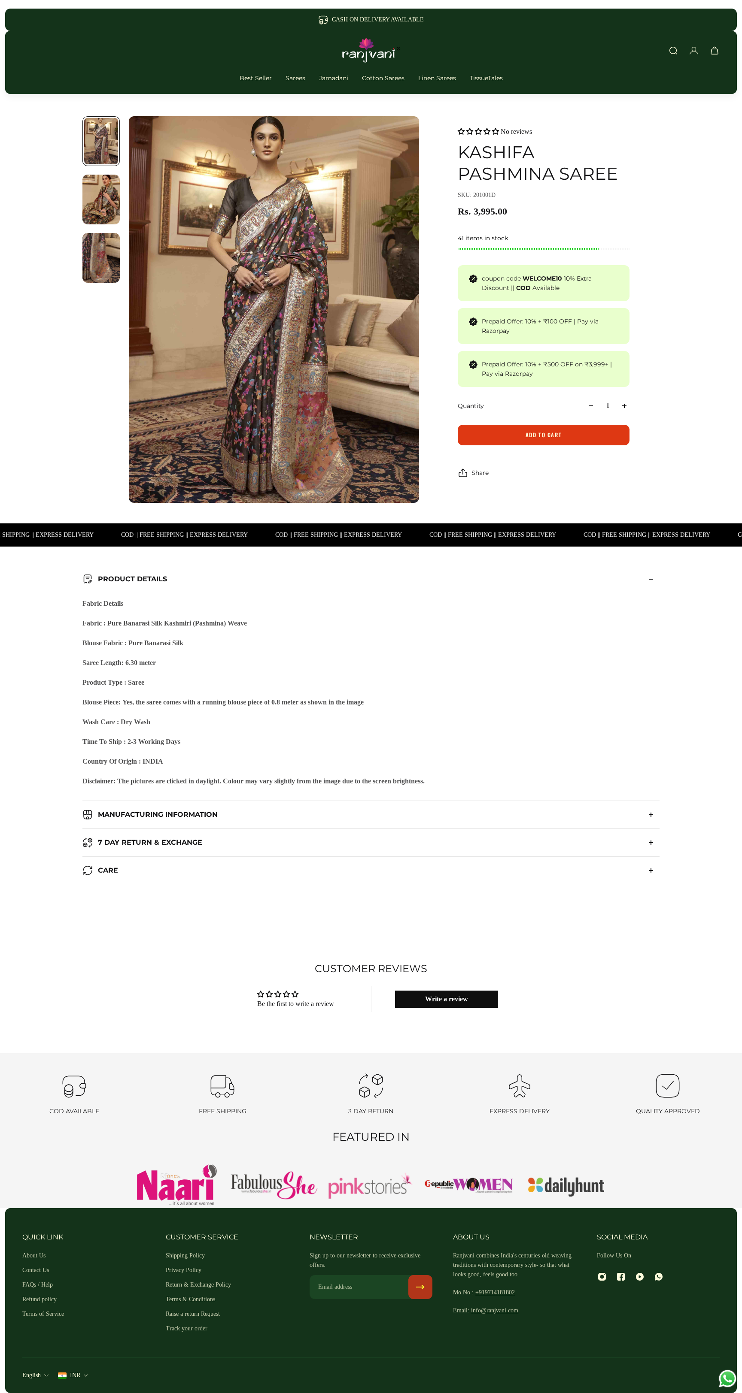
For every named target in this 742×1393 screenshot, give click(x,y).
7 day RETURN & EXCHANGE (150, 842)
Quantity (471, 406)
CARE (108, 870)
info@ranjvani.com (494, 1310)
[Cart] (714, 50)
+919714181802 (495, 1292)
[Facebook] (620, 1276)
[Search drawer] (673, 50)
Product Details (132, 579)
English (31, 1375)
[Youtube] (639, 1276)
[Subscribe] (420, 1287)
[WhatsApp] (658, 1276)
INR (75, 1375)
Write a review (446, 999)
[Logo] (371, 50)
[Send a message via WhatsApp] (728, 1379)
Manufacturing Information (158, 814)
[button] (478, 131)
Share (480, 473)
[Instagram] (602, 1276)
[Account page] (694, 50)
